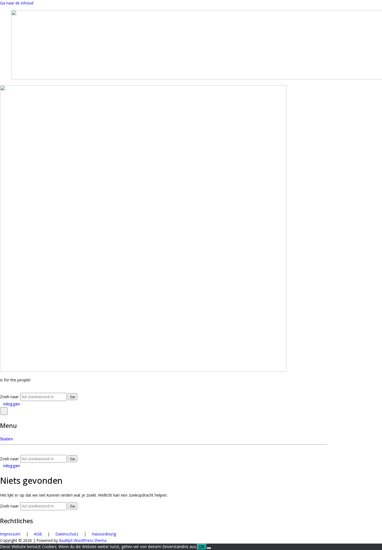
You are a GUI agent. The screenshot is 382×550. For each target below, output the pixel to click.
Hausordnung (104, 534)
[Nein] (209, 548)
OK (201, 547)
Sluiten (6, 439)
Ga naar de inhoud (16, 3)
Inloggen (11, 404)
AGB (38, 534)
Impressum (10, 534)
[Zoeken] (1, 389)
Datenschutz (66, 534)
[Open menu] (4, 411)
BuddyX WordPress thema (83, 540)
